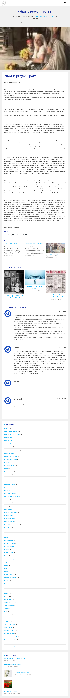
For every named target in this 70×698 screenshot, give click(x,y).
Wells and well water (9, 624)
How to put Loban (9, 521)
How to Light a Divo (9, 518)
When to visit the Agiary (52, 254)
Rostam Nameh (8, 599)
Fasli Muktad (7, 475)
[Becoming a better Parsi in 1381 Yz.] (35, 250)
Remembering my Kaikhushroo (12, 664)
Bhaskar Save (8, 437)
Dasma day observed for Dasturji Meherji (14, 296)
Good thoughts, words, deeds (12, 496)
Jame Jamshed (8, 531)
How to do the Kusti (9, 515)
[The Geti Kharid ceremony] (8, 673)
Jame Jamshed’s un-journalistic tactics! (55, 296)
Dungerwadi (7, 462)
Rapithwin (7, 593)
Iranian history (8, 527)
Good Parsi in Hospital (10, 493)
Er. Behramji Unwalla (9, 465)
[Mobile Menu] (65, 3)
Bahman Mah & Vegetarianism (12, 434)
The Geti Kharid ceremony (21, 672)
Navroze (6, 568)
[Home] (21, 23)
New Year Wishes (9, 574)
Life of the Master (9, 546)
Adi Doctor (7, 428)
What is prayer (38, 16)
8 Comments (25, 685)
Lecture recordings (9, 543)
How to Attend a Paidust (10, 512)
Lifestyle (6, 549)
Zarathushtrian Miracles (10, 643)
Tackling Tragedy (9, 605)
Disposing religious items (11, 456)
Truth (5, 611)
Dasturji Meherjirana (9, 453)
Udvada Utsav (8, 615)
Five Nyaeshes (8, 478)
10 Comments (14, 666)
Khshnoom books (9, 540)
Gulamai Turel (8, 503)
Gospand (6, 499)
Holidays (6, 506)
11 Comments (28, 674)
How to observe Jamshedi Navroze (23, 683)
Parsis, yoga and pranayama (12, 583)
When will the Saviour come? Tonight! (14, 658)
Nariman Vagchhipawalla (11, 559)
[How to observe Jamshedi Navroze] (8, 684)
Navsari (6, 571)
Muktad (6, 555)
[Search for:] (67, 3)
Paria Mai (6, 580)
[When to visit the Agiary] (55, 248)
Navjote (6, 562)
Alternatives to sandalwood (11, 431)
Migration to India (9, 552)
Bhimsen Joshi (8, 440)
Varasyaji (6, 618)
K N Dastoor (7, 537)
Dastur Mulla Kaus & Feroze (11, 450)
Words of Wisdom (9, 633)
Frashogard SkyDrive (9, 484)
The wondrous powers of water (35, 287)
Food (5, 481)
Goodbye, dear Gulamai (11, 691)
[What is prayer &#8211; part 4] (14, 249)
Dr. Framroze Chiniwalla (10, 459)
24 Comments (17, 693)
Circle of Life (7, 443)
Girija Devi (7, 490)
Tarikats (6, 608)
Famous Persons (8, 471)
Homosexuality (8, 509)
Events (6, 468)
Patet (5, 587)
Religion (6, 596)
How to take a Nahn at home (12, 524)
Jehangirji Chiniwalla (9, 534)
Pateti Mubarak (8, 590)
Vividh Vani (7, 621)
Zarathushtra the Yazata (10, 636)
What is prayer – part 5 (43, 23)
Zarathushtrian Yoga (9, 646)
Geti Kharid (7, 487)
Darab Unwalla (8, 447)
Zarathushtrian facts (49, 16)
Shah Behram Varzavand (11, 602)
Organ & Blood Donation (10, 577)
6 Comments (16, 660)
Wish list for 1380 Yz (9, 630)
